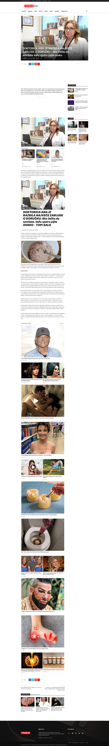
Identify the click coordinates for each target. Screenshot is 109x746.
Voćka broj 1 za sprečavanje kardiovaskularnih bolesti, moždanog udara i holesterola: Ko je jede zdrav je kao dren (55, 689)
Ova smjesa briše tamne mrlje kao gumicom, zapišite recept (83, 142)
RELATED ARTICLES (25, 694)
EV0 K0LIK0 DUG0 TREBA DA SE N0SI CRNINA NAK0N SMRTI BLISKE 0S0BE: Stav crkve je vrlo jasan (58, 709)
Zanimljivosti (64, 11)
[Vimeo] (76, 733)
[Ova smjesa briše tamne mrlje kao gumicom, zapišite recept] (83, 137)
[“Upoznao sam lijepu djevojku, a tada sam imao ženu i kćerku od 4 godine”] (71, 102)
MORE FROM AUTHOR (35, 694)
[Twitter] (72, 733)
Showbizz (57, 11)
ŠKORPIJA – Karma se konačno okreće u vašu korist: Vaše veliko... (81, 108)
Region (46, 11)
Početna (24, 11)
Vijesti (35, 11)
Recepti (41, 11)
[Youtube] (82, 733)
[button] (86, 11)
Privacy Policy (44, 0)
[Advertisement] (42, 78)
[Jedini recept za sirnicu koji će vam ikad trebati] (72, 137)
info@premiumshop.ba (48, 737)
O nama (33, 0)
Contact (49, 0)
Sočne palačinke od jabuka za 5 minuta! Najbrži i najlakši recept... (81, 90)
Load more (78, 113)
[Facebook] (69, 733)
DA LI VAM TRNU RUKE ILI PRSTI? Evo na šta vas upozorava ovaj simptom (31, 688)
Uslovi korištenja (38, 0)
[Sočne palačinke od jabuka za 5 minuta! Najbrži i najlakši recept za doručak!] (71, 90)
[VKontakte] (79, 733)
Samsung (25, 58)
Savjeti (51, 11)
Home (22, 14)
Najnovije (30, 11)
